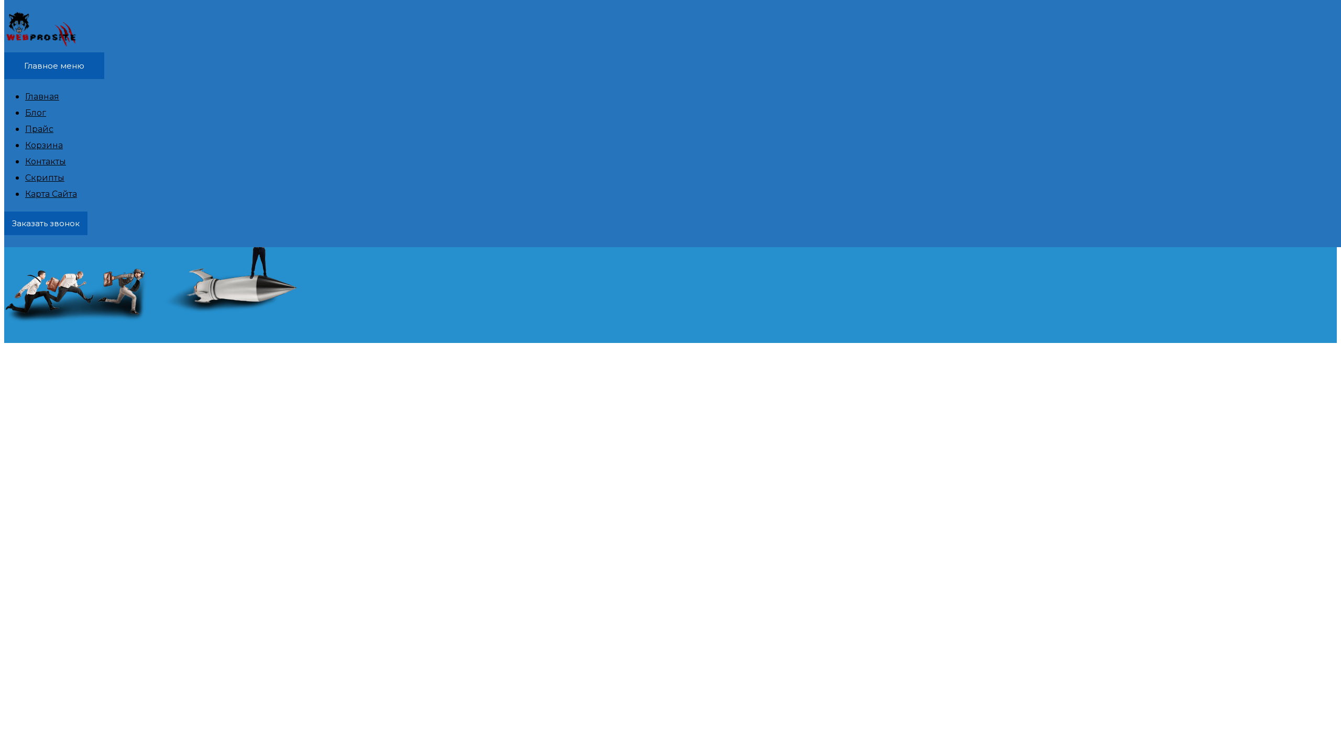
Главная (42, 97)
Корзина (44, 145)
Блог (35, 113)
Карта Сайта (51, 194)
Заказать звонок (46, 223)
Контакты (45, 162)
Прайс (39, 129)
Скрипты (44, 178)
